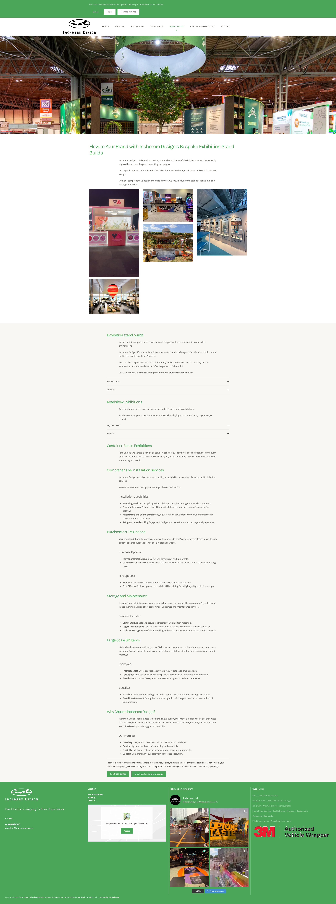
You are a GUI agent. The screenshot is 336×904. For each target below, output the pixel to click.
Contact (225, 26)
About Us (120, 26)
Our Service (137, 26)
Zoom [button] (114, 233)
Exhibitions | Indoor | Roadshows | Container (271, 821)
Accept (95, 11)
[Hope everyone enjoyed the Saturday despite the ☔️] (189, 827)
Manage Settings (128, 11)
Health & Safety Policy (89, 897)
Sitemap (48, 897)
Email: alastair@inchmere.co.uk (149, 774)
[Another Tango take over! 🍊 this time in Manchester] (189, 867)
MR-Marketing (114, 897)
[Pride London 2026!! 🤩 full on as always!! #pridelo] (229, 867)
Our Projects (156, 26)
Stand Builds (176, 26)
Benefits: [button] (111, 389)
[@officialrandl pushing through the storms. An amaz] (229, 827)
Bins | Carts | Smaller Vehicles (265, 795)
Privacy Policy (57, 897)
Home (105, 26)
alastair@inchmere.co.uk (19, 828)
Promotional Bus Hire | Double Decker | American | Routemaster (280, 811)
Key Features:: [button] (113, 381)
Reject (109, 11)
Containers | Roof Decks (262, 816)
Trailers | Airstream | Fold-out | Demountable (271, 806)
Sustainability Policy (72, 897)
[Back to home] (79, 26)
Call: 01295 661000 (118, 774)
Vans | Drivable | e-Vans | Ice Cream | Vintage (271, 800)
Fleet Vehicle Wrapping (202, 26)
